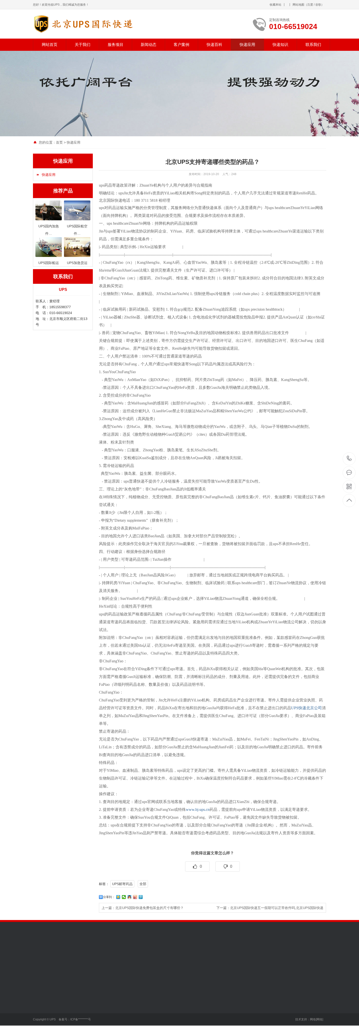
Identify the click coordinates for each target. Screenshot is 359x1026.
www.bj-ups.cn (198, 809)
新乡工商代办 (146, 955)
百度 (310, 4)
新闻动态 (148, 44)
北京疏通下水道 (195, 955)
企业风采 (40, 1012)
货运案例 (141, 1005)
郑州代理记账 (122, 955)
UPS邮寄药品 (122, 884)
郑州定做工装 (279, 955)
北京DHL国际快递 (224, 955)
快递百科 (214, 44)
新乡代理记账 (169, 955)
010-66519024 (349, 458)
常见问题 (108, 1012)
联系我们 (313, 44)
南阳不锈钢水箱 (65, 955)
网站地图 (298, 4)
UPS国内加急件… (80, 998)
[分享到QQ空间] (118, 897)
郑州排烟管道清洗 (306, 955)
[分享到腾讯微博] (141, 897)
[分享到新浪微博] (135, 897)
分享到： (109, 897)
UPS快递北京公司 (306, 708)
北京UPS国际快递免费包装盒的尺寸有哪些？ (149, 908)
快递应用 (247, 44)
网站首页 (49, 44)
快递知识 (280, 44)
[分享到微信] (124, 897)
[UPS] (92, 24)
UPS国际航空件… (80, 1005)
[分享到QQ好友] (129, 897)
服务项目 (115, 44)
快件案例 (141, 998)
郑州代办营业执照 (94, 955)
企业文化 (40, 1005)
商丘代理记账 (43, 961)
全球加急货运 (77, 1020)
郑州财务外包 (67, 961)
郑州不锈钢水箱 (253, 955)
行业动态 (108, 998)
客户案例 (181, 44)
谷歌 (318, 4)
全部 (142, 884)
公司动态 (108, 1005)
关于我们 (82, 44)
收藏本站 (275, 4)
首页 (59, 142)
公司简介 (40, 998)
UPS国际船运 (77, 1012)
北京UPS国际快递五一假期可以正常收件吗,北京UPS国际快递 (276, 908)
